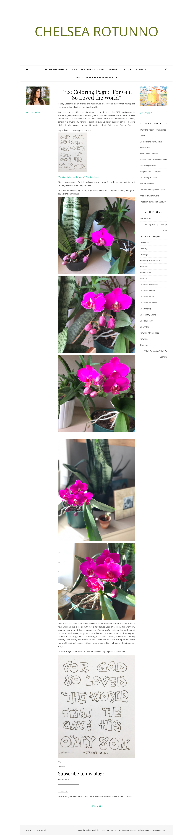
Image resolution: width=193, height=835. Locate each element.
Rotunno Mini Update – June (152, 189)
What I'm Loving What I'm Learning (155, 354)
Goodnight (144, 254)
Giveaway (144, 242)
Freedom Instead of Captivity (153, 201)
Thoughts (144, 345)
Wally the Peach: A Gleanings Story (97, 77)
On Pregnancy (146, 320)
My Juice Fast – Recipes (150, 171)
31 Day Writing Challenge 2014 (156, 227)
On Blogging (145, 308)
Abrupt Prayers (147, 183)
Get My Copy (146, 112)
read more (96, 806)
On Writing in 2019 (148, 177)
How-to (143, 278)
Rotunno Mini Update (149, 332)
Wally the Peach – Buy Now (88, 69)
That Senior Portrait (149, 153)
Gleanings (144, 248)
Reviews (112, 69)
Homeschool (145, 272)
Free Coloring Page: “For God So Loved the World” (96, 94)
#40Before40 (146, 218)
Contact (141, 69)
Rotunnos (144, 338)
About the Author (56, 69)
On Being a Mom (147, 290)
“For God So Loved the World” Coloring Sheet (78, 177)
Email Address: (64, 779)
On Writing (144, 326)
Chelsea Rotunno (96, 31)
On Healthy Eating (148, 314)
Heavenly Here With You (151, 260)
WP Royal (42, 830)
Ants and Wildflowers (149, 195)
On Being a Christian (149, 284)
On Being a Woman (148, 302)
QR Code (126, 69)
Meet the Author (33, 112)
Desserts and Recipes (150, 236)
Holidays (144, 266)
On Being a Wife (147, 296)
